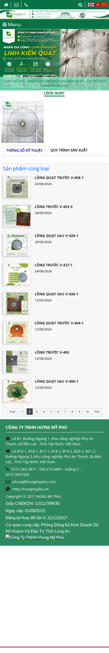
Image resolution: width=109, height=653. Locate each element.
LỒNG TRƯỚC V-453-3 (53, 206)
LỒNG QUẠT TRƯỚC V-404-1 (59, 323)
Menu (14, 24)
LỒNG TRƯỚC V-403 (52, 352)
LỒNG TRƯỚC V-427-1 (53, 265)
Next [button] (104, 59)
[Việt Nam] (98, 5)
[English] (91, 5)
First (12, 411)
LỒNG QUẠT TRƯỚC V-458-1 (59, 177)
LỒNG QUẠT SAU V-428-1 (56, 235)
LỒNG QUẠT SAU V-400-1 (56, 381)
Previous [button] (5, 59)
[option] (54, 59)
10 (87, 411)
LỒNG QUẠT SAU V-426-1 (56, 294)
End (96, 411)
